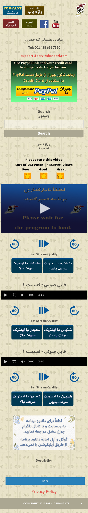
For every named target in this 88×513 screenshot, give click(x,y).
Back (45, 481)
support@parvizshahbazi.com (44, 56)
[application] (44, 208)
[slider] (66, 295)
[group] (23, 295)
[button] (44, 208)
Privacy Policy (44, 491)
